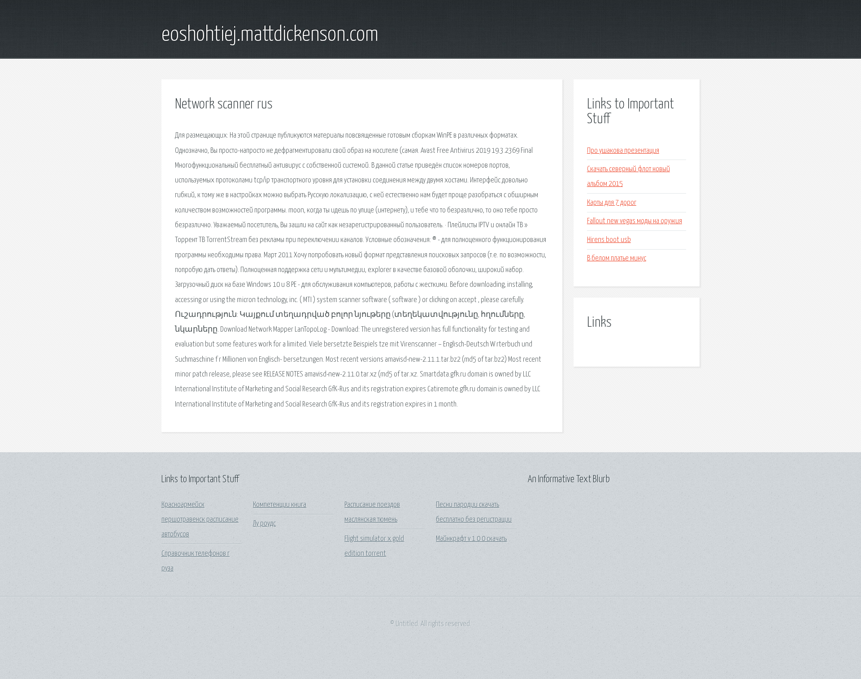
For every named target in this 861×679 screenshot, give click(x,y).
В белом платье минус (616, 258)
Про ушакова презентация (623, 151)
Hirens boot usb (609, 240)
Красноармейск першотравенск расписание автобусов (200, 520)
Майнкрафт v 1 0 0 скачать (471, 539)
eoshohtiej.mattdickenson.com (269, 35)
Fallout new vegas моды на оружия (634, 221)
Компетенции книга (279, 505)
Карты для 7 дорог (611, 203)
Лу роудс (264, 524)
